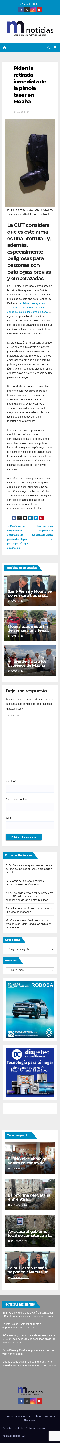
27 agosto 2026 (20, 1168)
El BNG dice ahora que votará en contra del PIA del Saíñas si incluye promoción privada (29, 869)
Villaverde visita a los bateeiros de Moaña (27, 663)
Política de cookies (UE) (13, 1436)
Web (8, 817)
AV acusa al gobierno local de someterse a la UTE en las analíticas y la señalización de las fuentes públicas (29, 896)
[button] (48, 47)
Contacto (19, 1428)
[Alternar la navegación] (55, 47)
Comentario (13, 715)
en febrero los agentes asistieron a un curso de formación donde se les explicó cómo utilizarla (27, 307)
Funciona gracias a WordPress (19, 1416)
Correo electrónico (17, 799)
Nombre (11, 781)
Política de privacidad (35, 1428)
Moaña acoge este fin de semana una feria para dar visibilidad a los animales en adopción (28, 924)
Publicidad (7, 1428)
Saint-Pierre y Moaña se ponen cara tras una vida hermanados (30, 595)
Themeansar (29, 1420)
